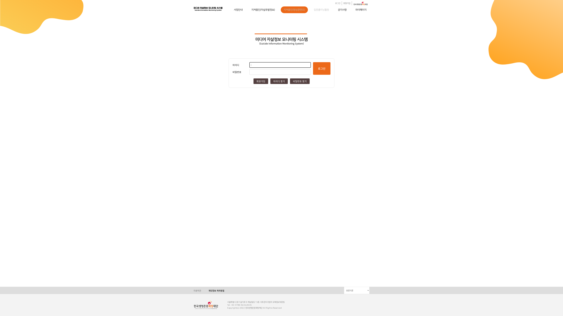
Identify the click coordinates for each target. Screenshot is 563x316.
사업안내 (238, 9)
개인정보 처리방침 (216, 290)
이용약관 (197, 290)
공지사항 (342, 9)
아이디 (236, 65)
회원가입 (346, 3)
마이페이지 (361, 9)
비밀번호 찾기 (300, 81)
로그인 (337, 3)
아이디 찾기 (279, 81)
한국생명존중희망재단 (208, 8)
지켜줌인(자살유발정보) (263, 9)
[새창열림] (360, 3)
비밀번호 (237, 72)
